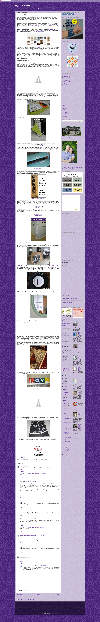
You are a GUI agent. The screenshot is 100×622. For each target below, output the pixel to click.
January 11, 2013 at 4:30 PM (41, 527)
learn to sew (29, 51)
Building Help (65, 303)
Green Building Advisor (67, 302)
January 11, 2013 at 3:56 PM (31, 481)
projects (26, 460)
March (65, 403)
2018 (64, 380)
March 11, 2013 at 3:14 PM (41, 565)
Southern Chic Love (38, 369)
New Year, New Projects (67, 447)
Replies (22, 471)
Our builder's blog (65, 319)
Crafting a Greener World (38, 207)
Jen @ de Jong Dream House (28, 473)
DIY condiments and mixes (28, 26)
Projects (38, 47)
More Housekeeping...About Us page (67, 426)
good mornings (40, 26)
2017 (64, 381)
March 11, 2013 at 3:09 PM (29, 556)
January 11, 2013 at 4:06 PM (31, 511)
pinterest (22, 460)
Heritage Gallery (67, 412)
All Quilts (64, 74)
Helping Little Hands (38, 388)
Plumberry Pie (38, 437)
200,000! (66, 408)
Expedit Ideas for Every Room (80, 369)
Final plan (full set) (66, 320)
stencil (37, 149)
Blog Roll (64, 115)
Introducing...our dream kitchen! (80, 426)
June (65, 398)
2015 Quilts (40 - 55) (66, 81)
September (66, 394)
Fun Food (80, 402)
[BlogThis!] (42, 459)
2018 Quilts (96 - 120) (66, 77)
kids (47, 25)
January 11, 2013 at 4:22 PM (41, 502)
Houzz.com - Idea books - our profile (69, 298)
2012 (64, 452)
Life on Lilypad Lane (38, 415)
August (65, 395)
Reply (21, 469)
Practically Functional (38, 145)
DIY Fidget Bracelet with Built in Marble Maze (80, 346)
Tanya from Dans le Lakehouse (26, 535)
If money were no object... (67, 423)
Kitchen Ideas (65, 299)
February (66, 405)
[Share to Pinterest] (46, 459)
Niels (64, 370)
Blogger (58, 613)
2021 (64, 375)
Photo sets (64, 108)
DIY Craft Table (80, 322)
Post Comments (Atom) (27, 596)
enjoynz (49, 613)
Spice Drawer (67, 444)
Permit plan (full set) (66, 322)
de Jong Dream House (24, 5)
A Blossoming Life (38, 91)
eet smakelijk (38, 25)
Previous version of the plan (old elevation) (66, 324)
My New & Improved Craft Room (80, 356)
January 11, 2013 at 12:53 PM (33, 466)
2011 (64, 454)
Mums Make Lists (21, 443)
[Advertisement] (71, 222)
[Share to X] (44, 459)
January (66, 406)
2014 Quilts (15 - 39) (66, 83)
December (66, 389)
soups (21, 26)
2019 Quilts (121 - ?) (66, 76)
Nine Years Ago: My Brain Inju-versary (67, 416)
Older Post (57, 594)
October (66, 392)
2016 (64, 383)
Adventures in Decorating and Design (38, 198)
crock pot (51, 25)
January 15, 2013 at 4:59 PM (38, 535)
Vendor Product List (66, 113)
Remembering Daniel (67, 420)
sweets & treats (31, 25)
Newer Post (20, 594)
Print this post (22, 457)
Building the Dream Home (67, 106)
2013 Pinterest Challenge (67, 439)
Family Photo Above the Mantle (67, 442)
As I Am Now (66, 413)
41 (64, 430)
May (65, 400)
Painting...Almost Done (80, 333)
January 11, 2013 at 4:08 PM (31, 518)
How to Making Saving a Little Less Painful (80, 381)
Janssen (21, 556)
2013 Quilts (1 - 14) (65, 84)
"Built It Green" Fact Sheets (67, 301)
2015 (64, 384)
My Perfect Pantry (80, 392)
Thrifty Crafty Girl (24, 466)
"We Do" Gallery (67, 437)
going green (50, 29)
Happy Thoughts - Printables (68, 429)
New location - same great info (67, 433)
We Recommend (65, 116)
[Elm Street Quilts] (72, 51)
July (65, 397)
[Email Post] (40, 459)
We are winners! (67, 418)
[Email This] (41, 459)
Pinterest (38, 17)
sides (54, 25)
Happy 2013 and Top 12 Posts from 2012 (67, 449)
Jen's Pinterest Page (66, 295)
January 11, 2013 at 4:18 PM (41, 473)
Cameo (44, 51)
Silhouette (19, 172)
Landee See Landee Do (38, 168)
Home (38, 594)
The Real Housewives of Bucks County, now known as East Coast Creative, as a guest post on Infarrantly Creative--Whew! (38, 265)
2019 (64, 378)
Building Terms (65, 112)
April (65, 402)
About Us (64, 109)
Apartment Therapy (38, 215)
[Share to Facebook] (45, 459)
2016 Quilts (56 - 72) (66, 80)
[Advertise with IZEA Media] (77, 210)
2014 (64, 386)
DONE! (22, 117)
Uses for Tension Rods (79, 413)
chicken (26, 25)
